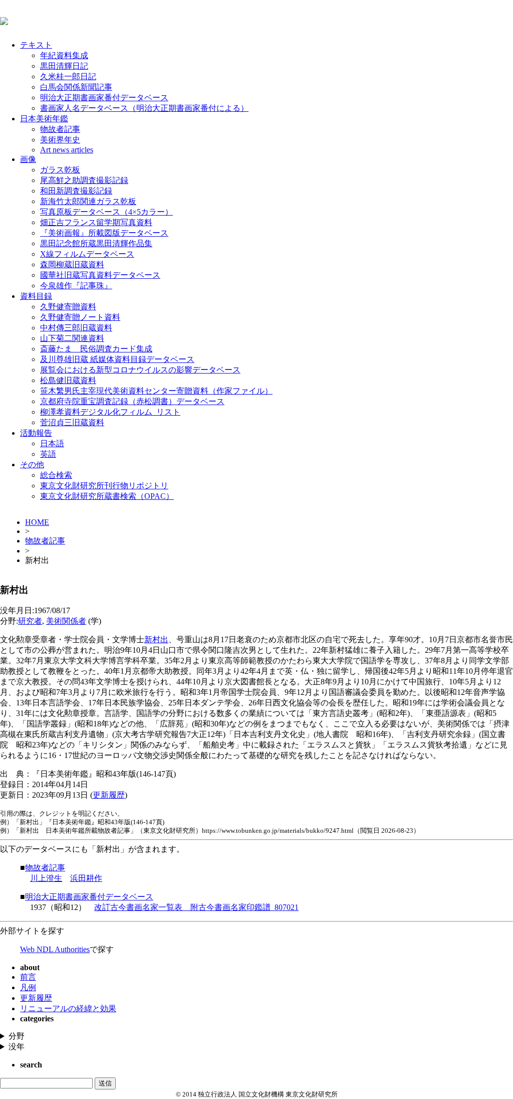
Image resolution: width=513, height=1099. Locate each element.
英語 (48, 454)
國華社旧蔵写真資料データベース (100, 275)
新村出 (156, 639)
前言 (28, 977)
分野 (17, 1036)
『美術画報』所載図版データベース (104, 233)
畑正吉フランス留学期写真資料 (96, 222)
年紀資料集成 (64, 55)
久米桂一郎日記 (68, 76)
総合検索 (56, 475)
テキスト (36, 45)
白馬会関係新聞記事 (76, 87)
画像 (28, 159)
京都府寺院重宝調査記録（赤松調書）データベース (132, 401)
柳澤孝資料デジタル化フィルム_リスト (110, 412)
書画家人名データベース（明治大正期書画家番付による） (144, 108)
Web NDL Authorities (55, 949)
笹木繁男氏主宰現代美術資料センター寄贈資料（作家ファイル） (156, 391)
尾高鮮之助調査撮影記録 (84, 180)
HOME (37, 522)
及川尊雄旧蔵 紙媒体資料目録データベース (117, 359)
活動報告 (36, 433)
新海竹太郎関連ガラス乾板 (88, 201)
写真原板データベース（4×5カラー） (106, 212)
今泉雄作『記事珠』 (76, 285)
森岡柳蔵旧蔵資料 (72, 264)
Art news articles (66, 149)
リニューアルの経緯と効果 (68, 1008)
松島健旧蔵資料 (68, 380)
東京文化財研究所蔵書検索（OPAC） (107, 496)
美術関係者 (66, 621)
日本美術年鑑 (44, 118)
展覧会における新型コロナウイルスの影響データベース (140, 369)
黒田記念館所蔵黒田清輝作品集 (96, 243)
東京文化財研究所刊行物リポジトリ (104, 485)
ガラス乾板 (60, 169)
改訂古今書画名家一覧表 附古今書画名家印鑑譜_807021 (196, 907)
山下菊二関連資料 (72, 338)
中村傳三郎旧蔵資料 (76, 327)
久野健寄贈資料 (68, 306)
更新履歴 (109, 795)
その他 (32, 464)
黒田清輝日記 (64, 66)
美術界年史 (60, 139)
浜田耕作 (86, 878)
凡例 (28, 987)
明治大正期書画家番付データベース (104, 97)
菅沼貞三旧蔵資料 (72, 422)
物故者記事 (60, 129)
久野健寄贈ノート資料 (80, 317)
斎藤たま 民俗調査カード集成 (96, 348)
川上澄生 (46, 878)
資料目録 (36, 296)
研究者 (30, 621)
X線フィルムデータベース (87, 254)
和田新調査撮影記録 (76, 191)
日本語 (52, 443)
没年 (17, 1046)
